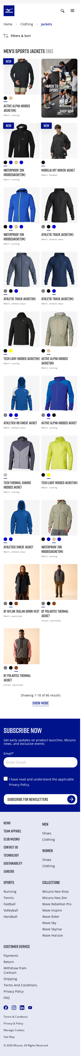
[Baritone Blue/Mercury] (11, 540)
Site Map (9, 1037)
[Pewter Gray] (6, 604)
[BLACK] (49, 228)
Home (8, 24)
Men (45, 824)
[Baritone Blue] (11, 416)
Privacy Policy (14, 991)
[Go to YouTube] (30, 1007)
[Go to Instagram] (14, 1007)
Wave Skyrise (52, 929)
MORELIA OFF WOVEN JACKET (58, 170)
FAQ (7, 998)
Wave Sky (49, 923)
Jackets (46, 24)
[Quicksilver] (6, 476)
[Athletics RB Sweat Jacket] (22, 394)
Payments (11, 955)
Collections (51, 882)
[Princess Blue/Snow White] (17, 416)
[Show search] (63, 10)
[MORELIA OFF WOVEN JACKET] (59, 141)
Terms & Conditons (16, 1016)
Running (10, 891)
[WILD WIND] (44, 228)
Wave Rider (50, 916)
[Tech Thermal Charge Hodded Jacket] (22, 453)
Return (9, 962)
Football (10, 904)
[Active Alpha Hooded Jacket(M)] (22, 77)
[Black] (6, 99)
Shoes (46, 833)
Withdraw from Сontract (15, 970)
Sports (9, 882)
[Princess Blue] (6, 540)
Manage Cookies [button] (14, 1030)
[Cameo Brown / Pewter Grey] (55, 604)
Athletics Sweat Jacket (18, 547)
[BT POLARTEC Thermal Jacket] (59, 582)
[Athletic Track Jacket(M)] (59, 205)
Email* (9, 753)
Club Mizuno (12, 839)
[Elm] (11, 99)
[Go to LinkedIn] (22, 1007)
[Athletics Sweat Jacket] (22, 518)
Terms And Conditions (20, 985)
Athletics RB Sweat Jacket (20, 423)
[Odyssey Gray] (44, 416)
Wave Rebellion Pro (56, 904)
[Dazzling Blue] (11, 163)
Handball (10, 916)
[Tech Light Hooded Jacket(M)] (22, 329)
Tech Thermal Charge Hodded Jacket (17, 485)
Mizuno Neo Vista (55, 891)
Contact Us (11, 847)
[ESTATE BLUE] (55, 228)
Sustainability (13, 863)
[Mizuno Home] (9, 10)
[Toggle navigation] (72, 10)
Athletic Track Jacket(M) (57, 234)
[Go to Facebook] (6, 1007)
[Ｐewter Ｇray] (44, 604)
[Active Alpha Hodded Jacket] (59, 394)
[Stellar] (22, 163)
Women (47, 850)
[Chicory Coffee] (17, 604)
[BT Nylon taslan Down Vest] (22, 582)
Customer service (17, 946)
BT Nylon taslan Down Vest (21, 611)
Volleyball (11, 910)
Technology (11, 855)
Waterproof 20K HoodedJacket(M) (14, 172)
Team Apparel (12, 831)
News (7, 823)
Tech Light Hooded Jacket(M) (22, 358)
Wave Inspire (52, 910)
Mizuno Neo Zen (54, 898)
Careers (9, 871)
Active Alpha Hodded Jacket (59, 423)
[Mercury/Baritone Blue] (6, 416)
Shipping (10, 979)
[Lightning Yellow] (11, 352)
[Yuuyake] (55, 416)
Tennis (9, 898)
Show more (40, 702)
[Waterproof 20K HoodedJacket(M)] (22, 141)
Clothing (26, 24)
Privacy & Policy (13, 1023)
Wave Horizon (52, 935)
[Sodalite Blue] (49, 416)
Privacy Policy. (19, 784)
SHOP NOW (67, 111)
